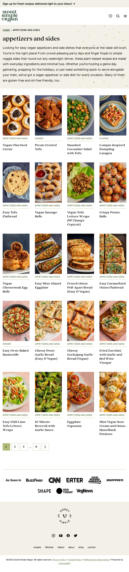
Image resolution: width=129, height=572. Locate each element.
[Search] (118, 16)
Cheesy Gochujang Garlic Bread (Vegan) (80, 355)
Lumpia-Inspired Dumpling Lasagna (112, 149)
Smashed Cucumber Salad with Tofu (79, 149)
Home (6, 30)
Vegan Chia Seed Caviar (15, 147)
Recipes (37, 547)
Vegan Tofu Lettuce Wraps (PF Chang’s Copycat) (78, 218)
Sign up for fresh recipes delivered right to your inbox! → (39, 3)
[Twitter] (75, 535)
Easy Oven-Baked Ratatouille (16, 353)
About (71, 547)
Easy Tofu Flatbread (10, 214)
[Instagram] (53, 535)
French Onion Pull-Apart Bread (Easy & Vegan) (79, 287)
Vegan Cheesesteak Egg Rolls (15, 287)
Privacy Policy (59, 559)
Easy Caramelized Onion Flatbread (112, 285)
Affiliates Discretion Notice (96, 559)
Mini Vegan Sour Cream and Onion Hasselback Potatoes (112, 428)
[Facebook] (68, 535)
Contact (92, 547)
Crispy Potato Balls (109, 214)
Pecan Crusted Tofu (46, 147)
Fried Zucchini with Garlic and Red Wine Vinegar (110, 357)
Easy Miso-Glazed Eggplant (48, 285)
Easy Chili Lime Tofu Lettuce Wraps (14, 426)
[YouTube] (60, 535)
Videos (60, 547)
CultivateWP (64, 563)
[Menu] (125, 16)
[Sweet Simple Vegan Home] (9, 16)
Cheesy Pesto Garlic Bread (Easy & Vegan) (46, 355)
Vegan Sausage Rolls (46, 214)
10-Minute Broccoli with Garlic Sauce (45, 426)
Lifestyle (49, 547)
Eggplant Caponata (74, 424)
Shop (81, 547)
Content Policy (75, 559)
